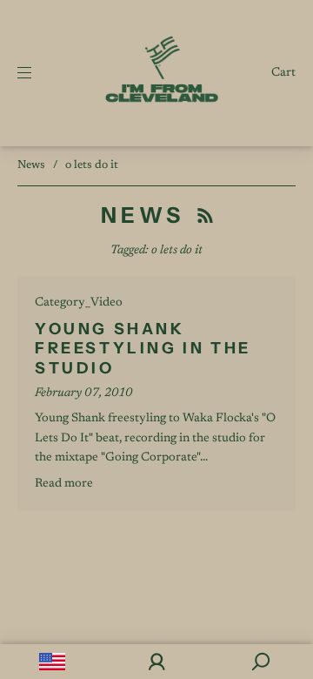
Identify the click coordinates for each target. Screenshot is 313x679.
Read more (64, 484)
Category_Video (79, 303)
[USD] (52, 662)
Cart (283, 73)
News (31, 165)
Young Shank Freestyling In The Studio (143, 348)
